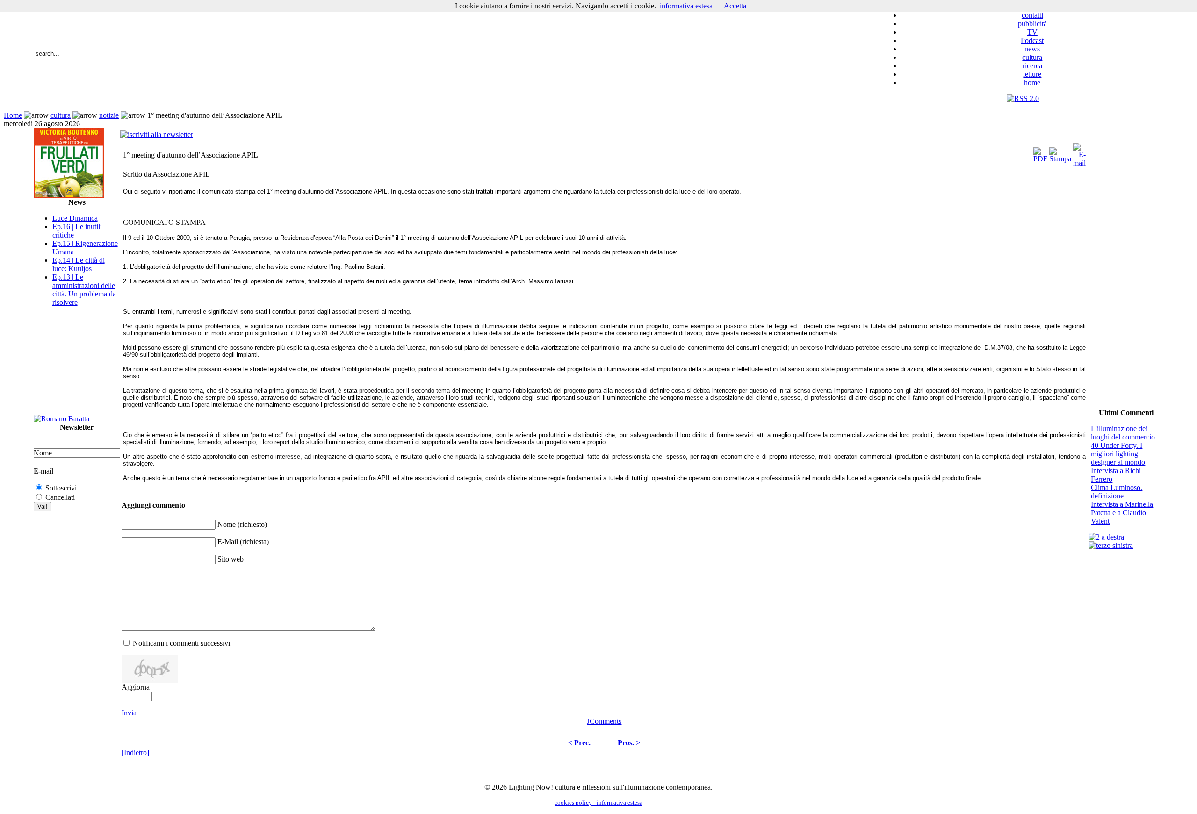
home (1032, 82)
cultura (1032, 57)
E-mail (43, 471)
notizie (109, 115)
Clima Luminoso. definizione (1116, 491)
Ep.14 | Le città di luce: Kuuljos (78, 264)
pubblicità (1032, 24)
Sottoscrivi (61, 488)
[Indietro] (135, 752)
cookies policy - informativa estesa (598, 802)
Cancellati (60, 497)
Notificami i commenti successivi (181, 643)
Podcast (1032, 40)
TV (1032, 32)
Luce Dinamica (75, 218)
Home (13, 115)
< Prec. (579, 743)
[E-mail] (1079, 153)
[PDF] (1040, 153)
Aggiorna (136, 687)
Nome (43, 453)
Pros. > (629, 743)
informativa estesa (686, 6)
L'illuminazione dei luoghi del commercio (1123, 433)
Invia (129, 713)
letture (1032, 74)
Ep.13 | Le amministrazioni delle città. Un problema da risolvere (84, 289)
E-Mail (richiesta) (243, 542)
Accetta (735, 6)
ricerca (1032, 66)
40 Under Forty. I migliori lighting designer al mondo (1118, 453)
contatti (1032, 15)
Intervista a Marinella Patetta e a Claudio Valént (1122, 512)
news (1032, 49)
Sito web (230, 559)
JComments (604, 721)
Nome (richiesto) (242, 524)
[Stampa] (1060, 153)
